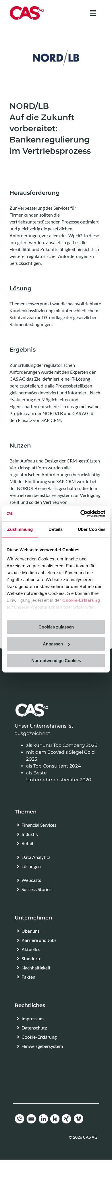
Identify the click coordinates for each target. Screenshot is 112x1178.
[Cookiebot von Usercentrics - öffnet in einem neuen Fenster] (80, 513)
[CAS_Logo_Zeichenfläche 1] (26, 8)
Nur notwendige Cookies (56, 660)
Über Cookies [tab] (91, 529)
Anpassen (53, 643)
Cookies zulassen (56, 626)
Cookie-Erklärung (81, 600)
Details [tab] (56, 529)
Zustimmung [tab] (20, 529)
